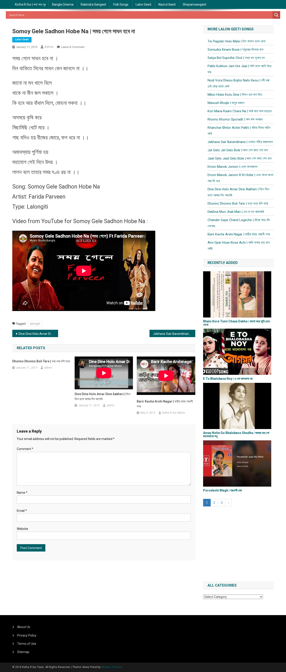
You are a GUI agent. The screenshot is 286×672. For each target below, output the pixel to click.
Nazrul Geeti (167, 4)
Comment (25, 449)
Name (22, 492)
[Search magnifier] (276, 15)
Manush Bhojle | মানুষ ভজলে (226, 103)
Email (22, 510)
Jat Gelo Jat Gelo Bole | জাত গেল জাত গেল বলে (238, 150)
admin (49, 47)
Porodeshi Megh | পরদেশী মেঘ (222, 490)
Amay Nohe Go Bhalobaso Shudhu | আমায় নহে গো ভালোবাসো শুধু (236, 434)
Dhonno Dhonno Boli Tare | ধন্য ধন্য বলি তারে (41, 361)
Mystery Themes (111, 667)
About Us (23, 627)
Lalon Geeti (143, 4)
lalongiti (35, 323)
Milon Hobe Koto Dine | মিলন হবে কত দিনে (235, 95)
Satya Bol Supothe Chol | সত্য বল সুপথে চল (236, 58)
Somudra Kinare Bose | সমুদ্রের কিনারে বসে (235, 50)
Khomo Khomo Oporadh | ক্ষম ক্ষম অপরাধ (235, 119)
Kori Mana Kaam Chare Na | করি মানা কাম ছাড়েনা (240, 111)
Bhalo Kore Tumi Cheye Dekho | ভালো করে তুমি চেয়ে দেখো (236, 322)
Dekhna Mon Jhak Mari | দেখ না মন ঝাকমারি (236, 212)
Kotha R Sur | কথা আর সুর (30, 4)
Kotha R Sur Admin (173, 412)
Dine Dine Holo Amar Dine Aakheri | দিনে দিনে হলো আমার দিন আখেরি (38, 334)
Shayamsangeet (194, 4)
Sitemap (23, 652)
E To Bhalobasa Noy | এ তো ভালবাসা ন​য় (227, 378)
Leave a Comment (72, 47)
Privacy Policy (26, 635)
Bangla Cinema (63, 4)
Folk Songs (120, 4)
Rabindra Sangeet (93, 4)
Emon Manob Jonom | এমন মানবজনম (232, 167)
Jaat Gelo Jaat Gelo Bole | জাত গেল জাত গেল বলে (240, 158)
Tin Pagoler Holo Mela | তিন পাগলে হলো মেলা (236, 41)
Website (22, 529)
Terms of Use (26, 643)
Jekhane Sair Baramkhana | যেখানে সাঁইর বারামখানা (174, 334)
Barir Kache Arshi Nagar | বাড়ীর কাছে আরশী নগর (165, 404)
